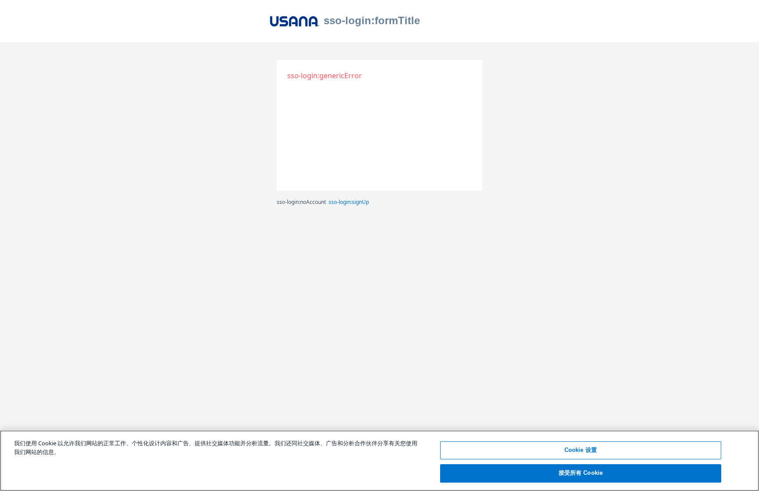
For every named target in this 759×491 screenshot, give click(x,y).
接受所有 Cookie (581, 472)
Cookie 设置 (580, 450)
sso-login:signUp (349, 202)
